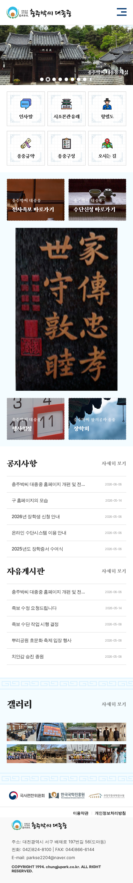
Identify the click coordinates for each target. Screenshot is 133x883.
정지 (90, 79)
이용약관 (80, 813)
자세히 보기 (114, 463)
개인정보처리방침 (110, 813)
